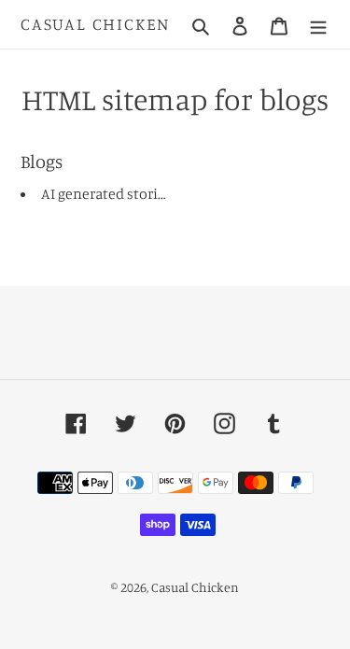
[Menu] (318, 24)
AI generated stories (106, 193)
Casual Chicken (95, 24)
